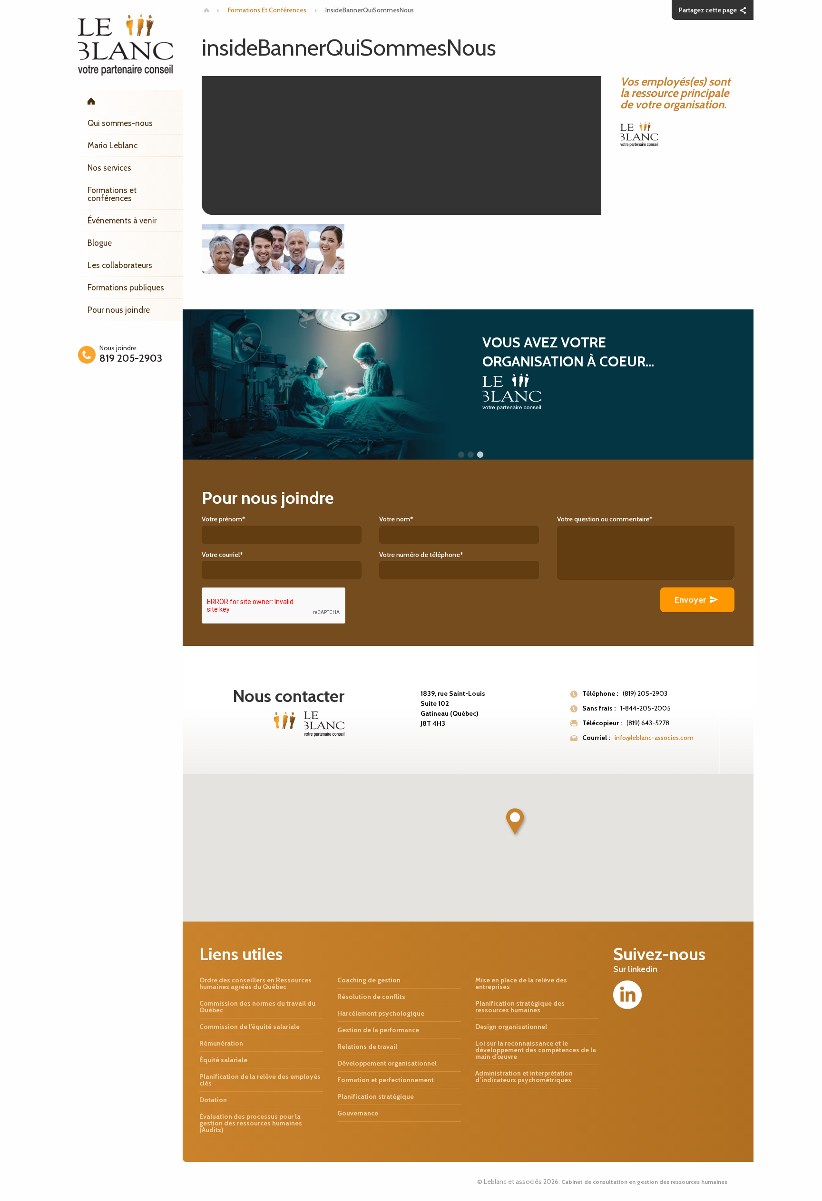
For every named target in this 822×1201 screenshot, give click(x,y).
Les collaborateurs (120, 265)
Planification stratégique (375, 1096)
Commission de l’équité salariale (249, 1026)
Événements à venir (122, 220)
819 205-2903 (130, 358)
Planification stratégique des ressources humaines (520, 1006)
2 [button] (470, 455)
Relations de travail (367, 1046)
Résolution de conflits (371, 996)
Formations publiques (126, 287)
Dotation (213, 1099)
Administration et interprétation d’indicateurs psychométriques (524, 1076)
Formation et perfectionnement (385, 1080)
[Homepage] (206, 10)
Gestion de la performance (378, 1030)
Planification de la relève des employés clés (260, 1079)
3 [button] (480, 455)
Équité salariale (223, 1060)
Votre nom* (396, 519)
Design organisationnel (511, 1026)
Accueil (130, 101)
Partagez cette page (708, 10)
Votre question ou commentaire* (605, 519)
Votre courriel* (222, 554)
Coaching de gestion (369, 980)
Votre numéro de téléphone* (421, 554)
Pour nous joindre (119, 310)
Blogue (100, 243)
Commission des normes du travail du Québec (257, 1006)
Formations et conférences (112, 194)
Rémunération (221, 1043)
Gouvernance (357, 1113)
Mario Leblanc (112, 145)
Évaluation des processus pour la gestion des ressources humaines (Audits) (250, 1123)
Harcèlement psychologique (380, 1013)
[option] (468, 384)
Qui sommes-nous (120, 123)
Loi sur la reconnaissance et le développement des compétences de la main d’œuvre (535, 1050)
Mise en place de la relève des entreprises (521, 983)
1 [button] (461, 455)
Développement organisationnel (387, 1063)
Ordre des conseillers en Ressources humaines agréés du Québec (255, 983)
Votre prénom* (223, 519)
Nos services (109, 168)
